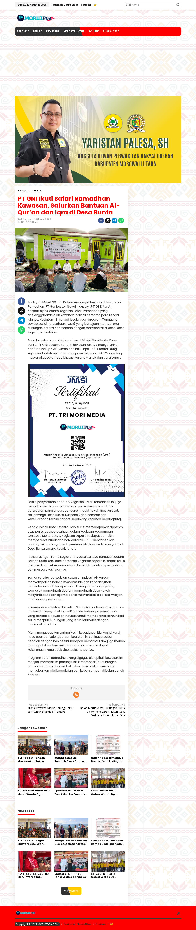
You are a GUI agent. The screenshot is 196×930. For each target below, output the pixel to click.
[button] (178, 5)
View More (71, 891)
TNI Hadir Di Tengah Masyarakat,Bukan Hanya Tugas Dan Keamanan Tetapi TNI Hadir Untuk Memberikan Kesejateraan (33, 759)
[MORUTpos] (36, 18)
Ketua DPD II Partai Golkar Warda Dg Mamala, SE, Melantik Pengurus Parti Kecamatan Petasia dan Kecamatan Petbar (107, 792)
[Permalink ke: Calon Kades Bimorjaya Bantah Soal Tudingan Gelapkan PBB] (108, 745)
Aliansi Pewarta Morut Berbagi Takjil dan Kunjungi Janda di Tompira (50, 708)
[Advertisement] (98, 64)
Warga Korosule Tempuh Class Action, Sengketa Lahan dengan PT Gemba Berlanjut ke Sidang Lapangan (69, 759)
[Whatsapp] (121, 220)
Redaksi (101, 924)
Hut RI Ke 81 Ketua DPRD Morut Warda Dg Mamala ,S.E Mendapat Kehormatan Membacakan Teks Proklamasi (34, 792)
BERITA (21, 221)
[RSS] (76, 695)
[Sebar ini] (101, 220)
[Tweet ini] (108, 220)
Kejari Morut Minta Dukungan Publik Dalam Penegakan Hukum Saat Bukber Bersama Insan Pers (102, 710)
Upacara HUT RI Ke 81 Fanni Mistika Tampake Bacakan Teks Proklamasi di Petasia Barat (70, 792)
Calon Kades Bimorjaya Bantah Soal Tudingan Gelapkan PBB (107, 759)
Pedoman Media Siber (78, 924)
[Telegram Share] (114, 220)
